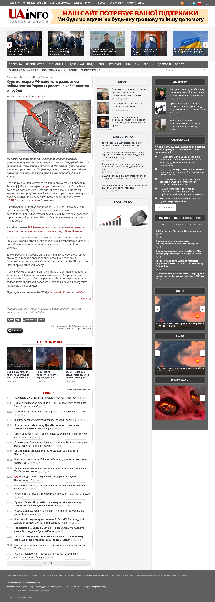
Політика (15, 64)
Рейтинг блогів (170, 575)
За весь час (196, 224)
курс (18, 320)
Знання (129, 65)
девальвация (29, 320)
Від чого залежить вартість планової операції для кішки (45, 420)
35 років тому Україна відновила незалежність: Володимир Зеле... (104, 51)
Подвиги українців (90, 70)
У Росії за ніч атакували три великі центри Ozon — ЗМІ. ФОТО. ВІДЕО (52, 493)
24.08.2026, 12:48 (110, 148)
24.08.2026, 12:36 (110, 160)
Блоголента (157, 575)
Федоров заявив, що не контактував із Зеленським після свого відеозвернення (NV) (123, 167)
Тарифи (73, 70)
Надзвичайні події (81, 64)
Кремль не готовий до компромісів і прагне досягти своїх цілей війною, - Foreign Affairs (185, 125)
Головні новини (21, 575)
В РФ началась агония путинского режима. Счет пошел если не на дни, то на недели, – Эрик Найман (46, 229)
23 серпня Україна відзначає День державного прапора (188, 50)
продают (46, 186)
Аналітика (180, 82)
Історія (86, 575)
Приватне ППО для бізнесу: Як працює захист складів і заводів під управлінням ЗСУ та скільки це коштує (187, 107)
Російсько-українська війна (23, 70)
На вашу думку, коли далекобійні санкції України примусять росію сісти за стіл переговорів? (180, 149)
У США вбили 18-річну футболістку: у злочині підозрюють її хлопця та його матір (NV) (125, 177)
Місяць (179, 224)
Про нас (10, 590)
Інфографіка (123, 201)
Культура (114, 64)
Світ (101, 64)
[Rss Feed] (182, 4)
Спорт (179, 64)
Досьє (101, 3)
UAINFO (86, 298)
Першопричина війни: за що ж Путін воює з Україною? (127, 105)
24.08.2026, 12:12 (110, 181)
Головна (14, 3)
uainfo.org (38, 587)
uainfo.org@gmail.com (44, 590)
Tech (145, 65)
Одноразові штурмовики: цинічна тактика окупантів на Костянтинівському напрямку (129, 92)
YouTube (78, 292)
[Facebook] (187, 4)
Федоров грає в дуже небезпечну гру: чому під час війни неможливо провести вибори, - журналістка (187, 92)
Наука (78, 575)
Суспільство (35, 64)
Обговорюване (170, 218)
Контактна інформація (24, 590)
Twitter (67, 292)
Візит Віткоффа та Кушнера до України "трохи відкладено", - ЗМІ (49, 411)
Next (206, 45)
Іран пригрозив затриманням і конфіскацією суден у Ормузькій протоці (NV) (124, 186)
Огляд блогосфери (34, 3)
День (163, 224)
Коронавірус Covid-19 (53, 70)
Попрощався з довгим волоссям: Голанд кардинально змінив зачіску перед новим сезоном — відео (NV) (123, 155)
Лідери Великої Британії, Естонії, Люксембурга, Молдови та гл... (62, 51)
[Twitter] (193, 4)
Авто (100, 575)
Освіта (93, 575)
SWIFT (41, 320)
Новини (48, 393)
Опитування (180, 140)
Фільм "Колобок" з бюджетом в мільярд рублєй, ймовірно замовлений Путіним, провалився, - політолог (79, 378)
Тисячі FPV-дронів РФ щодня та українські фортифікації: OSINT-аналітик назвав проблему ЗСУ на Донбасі (179, 264)
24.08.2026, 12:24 (110, 172)
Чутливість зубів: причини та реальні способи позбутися (45, 397)
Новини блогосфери (42, 77)
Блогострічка (81, 3)
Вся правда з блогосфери (19, 77)
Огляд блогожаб (60, 3)
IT (104, 575)
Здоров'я (164, 64)
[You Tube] (199, 4)
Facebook (55, 292)
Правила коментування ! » (78, 389)
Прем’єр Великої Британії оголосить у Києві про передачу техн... (21, 51)
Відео (141, 3)
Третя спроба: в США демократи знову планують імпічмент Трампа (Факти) (122, 144)
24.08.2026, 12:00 (110, 190)
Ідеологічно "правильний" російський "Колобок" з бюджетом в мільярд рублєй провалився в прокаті (130, 121)
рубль (10, 320)
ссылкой (31, 200)
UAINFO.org (14, 200)
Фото (130, 3)
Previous (8, 45)
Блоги (122, 82)
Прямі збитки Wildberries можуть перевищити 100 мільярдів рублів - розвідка (47, 378)
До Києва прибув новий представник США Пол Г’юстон (145, 51)
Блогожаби (116, 3)
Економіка (55, 64)
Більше (48, 563)
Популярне (193, 218)
